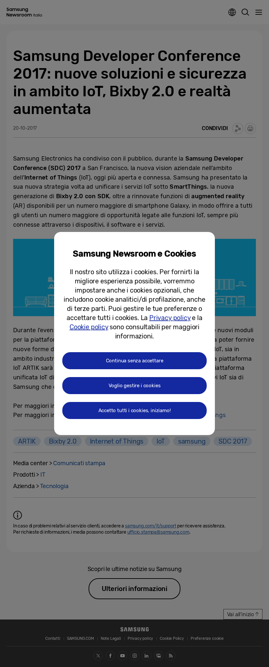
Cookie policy (89, 327)
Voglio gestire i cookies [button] (135, 386)
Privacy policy (169, 318)
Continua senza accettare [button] (134, 361)
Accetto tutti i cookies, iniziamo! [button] (134, 410)
